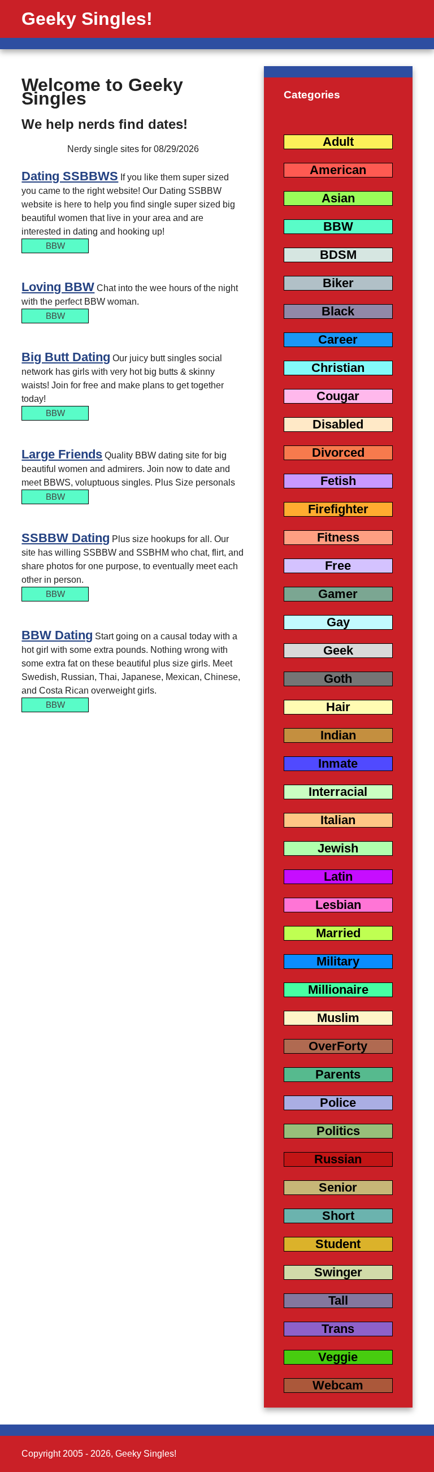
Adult (338, 142)
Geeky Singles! (87, 18)
